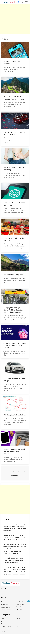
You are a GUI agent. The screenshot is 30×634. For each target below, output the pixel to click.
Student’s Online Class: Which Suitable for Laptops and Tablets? (14, 451)
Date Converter (20, 601)
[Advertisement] (15, 19)
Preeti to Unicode (5, 607)
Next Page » (14, 475)
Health (17, 621)
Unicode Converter (5, 609)
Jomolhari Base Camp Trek (13, 275)
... (18, 471)
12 (24, 471)
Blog (17, 626)
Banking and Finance (6, 626)
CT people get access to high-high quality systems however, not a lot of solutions (14, 560)
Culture (18, 618)
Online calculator (20, 604)
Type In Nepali (4, 604)
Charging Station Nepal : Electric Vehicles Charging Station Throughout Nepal (12, 310)
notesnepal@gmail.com (7, 592)
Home (3, 602)
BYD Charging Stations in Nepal (14, 415)
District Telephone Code (22, 607)
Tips (4, 38)
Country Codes (20, 609)
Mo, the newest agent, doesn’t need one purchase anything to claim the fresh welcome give (14, 537)
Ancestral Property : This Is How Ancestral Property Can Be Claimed (14, 345)
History (18, 623)
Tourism (3, 623)
